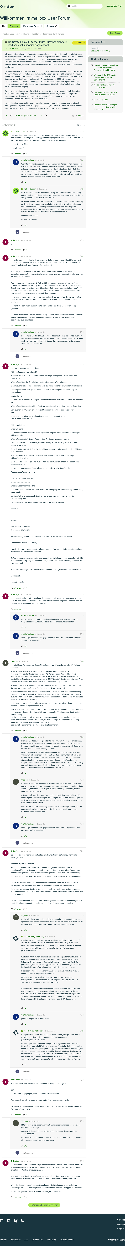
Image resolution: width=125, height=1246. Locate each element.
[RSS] (24, 1222)
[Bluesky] (17, 1222)
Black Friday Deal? (101, 100)
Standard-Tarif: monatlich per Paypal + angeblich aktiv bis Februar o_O (105, 107)
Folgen (80, 116)
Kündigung (51, 1240)
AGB (26, 1240)
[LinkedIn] (3, 1222)
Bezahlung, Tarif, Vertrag (53, 34)
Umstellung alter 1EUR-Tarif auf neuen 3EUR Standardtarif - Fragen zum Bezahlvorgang (106, 67)
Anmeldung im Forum (114, 6)
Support (50, 26)
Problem (36, 34)
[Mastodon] (10, 1222)
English (120, 1228)
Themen (14, 26)
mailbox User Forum (11, 34)
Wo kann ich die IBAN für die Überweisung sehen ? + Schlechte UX (105, 77)
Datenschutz (37, 1240)
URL (27, 154)
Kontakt (3, 1240)
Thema (26, 34)
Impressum (16, 1240)
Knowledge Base (31, 26)
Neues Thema (114, 33)
